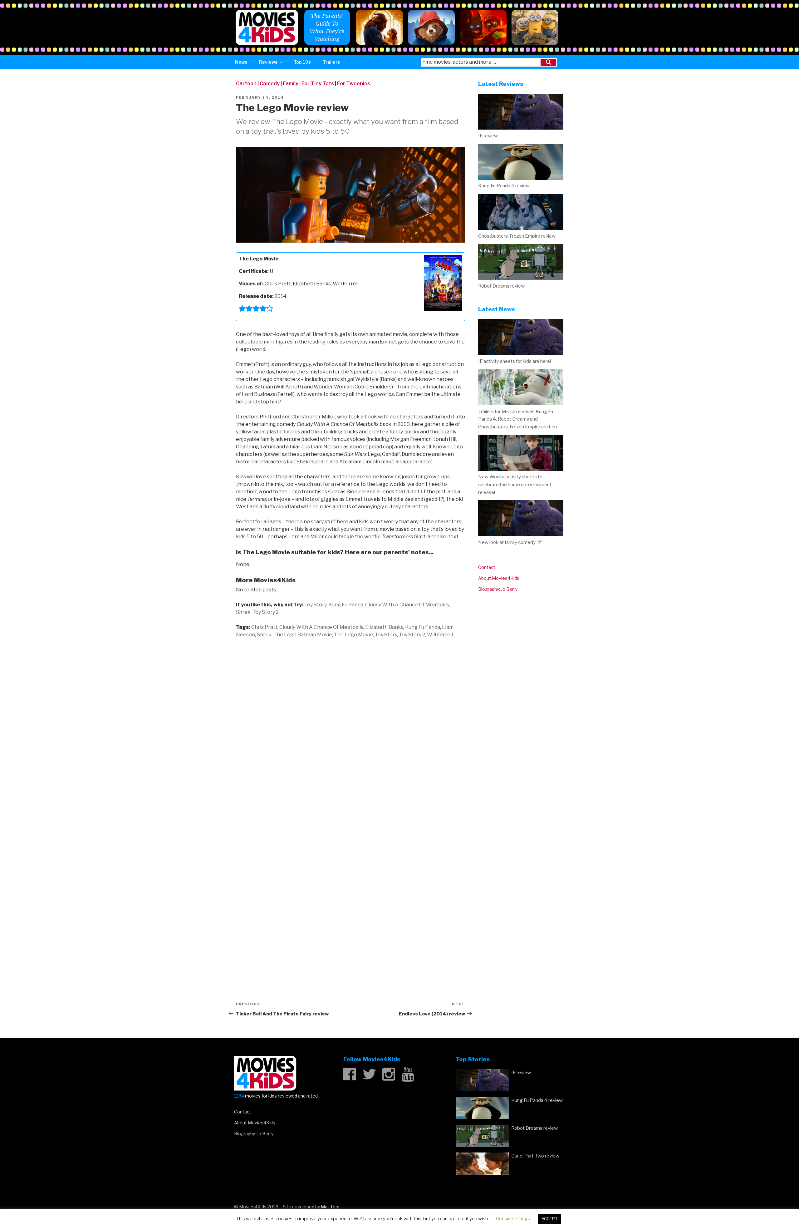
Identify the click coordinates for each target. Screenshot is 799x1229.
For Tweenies (353, 83)
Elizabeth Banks (384, 627)
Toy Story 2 (412, 635)
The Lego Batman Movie (302, 635)
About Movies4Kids (498, 578)
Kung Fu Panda (422, 627)
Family (290, 83)
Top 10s (302, 62)
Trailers (331, 62)
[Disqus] (350, 724)
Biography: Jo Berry (497, 589)
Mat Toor (330, 1206)
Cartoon (246, 83)
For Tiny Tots (317, 83)
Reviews (268, 62)
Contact (486, 567)
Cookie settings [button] (513, 1219)
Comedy (270, 83)
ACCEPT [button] (549, 1218)
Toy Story (386, 635)
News (241, 62)
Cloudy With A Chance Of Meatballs (321, 627)
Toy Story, (315, 605)
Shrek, (244, 612)
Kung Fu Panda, (346, 605)
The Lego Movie (353, 635)
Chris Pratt (264, 627)
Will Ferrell (440, 635)
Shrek (264, 635)
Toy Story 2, (266, 612)
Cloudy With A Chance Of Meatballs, (407, 605)
